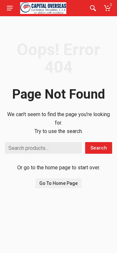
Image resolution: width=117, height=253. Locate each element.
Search (98, 148)
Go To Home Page (58, 183)
